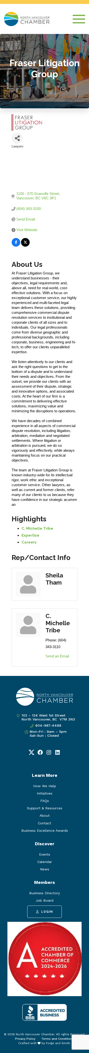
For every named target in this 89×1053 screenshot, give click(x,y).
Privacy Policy (25, 1038)
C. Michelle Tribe (37, 528)
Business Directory (44, 893)
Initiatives (44, 793)
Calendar (44, 862)
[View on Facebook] (16, 245)
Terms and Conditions (57, 1038)
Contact (44, 823)
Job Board (44, 900)
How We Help (44, 786)
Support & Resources (44, 808)
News (44, 869)
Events (44, 854)
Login (47, 911)
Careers (29, 542)
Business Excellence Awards (44, 830)
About (45, 815)
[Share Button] (17, 138)
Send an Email (57, 656)
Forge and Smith (58, 1043)
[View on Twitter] (25, 245)
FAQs (44, 801)
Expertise (30, 535)
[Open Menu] (79, 19)
